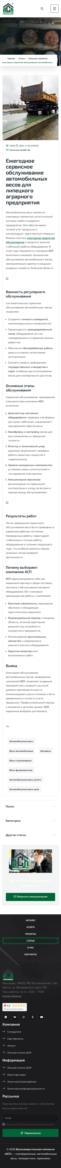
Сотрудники (14, 1031)
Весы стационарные (20, 760)
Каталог (30, 920)
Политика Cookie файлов (21, 1081)
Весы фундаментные (21, 770)
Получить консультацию (31, 896)
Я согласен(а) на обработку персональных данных (30, 1124)
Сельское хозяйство (37, 58)
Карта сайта (30, 1165)
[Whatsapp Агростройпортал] (23, 1017)
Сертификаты (15, 1038)
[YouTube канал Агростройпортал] (41, 1017)
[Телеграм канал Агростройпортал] (5, 1017)
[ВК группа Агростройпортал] (14, 1017)
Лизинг (11, 1045)
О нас (30, 947)
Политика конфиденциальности (26, 1088)
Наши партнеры (16, 1074)
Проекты (30, 933)
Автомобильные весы (21, 741)
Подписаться (33, 1132)
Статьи (22, 58)
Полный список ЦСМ (19, 1052)
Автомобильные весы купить (25, 779)
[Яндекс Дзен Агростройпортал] (32, 1017)
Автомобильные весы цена (24, 789)
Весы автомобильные (21, 751)
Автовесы (45, 751)
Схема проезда (11, 995)
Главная (11, 58)
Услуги (31, 927)
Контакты (30, 954)
